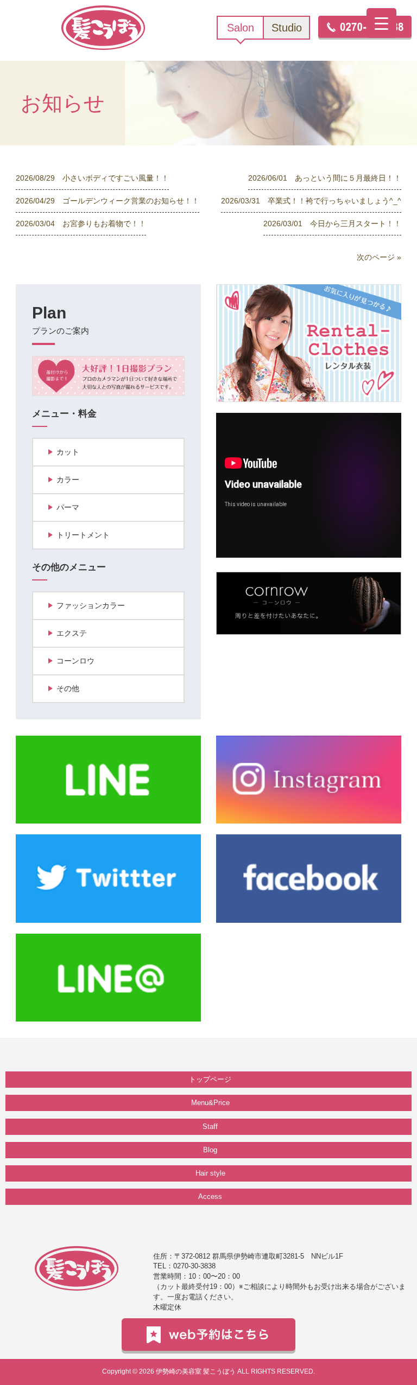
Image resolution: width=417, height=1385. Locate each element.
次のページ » (379, 257)
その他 (67, 688)
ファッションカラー (90, 605)
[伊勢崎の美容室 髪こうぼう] (103, 27)
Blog (210, 1150)
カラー (67, 479)
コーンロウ (75, 660)
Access (210, 1196)
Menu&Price (210, 1103)
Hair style (210, 1173)
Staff (210, 1126)
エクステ (71, 633)
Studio (286, 28)
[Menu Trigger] (381, 23)
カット (67, 452)
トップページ (210, 1079)
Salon (240, 28)
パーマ (67, 507)
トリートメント (83, 535)
